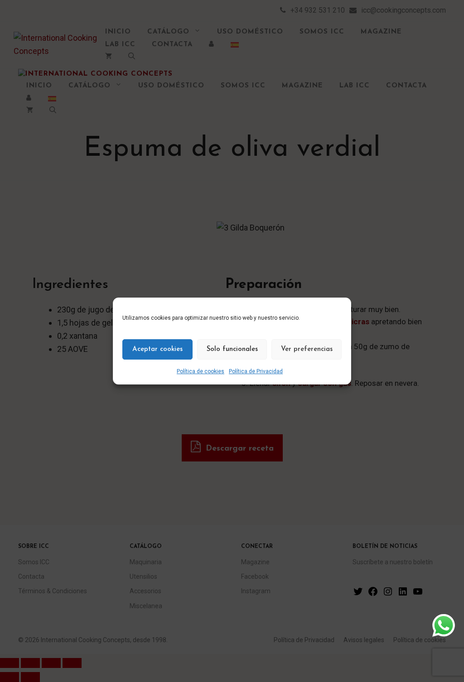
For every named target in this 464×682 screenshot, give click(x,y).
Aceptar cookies (157, 349)
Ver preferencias (307, 349)
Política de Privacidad (256, 371)
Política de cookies (200, 371)
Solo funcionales (232, 349)
